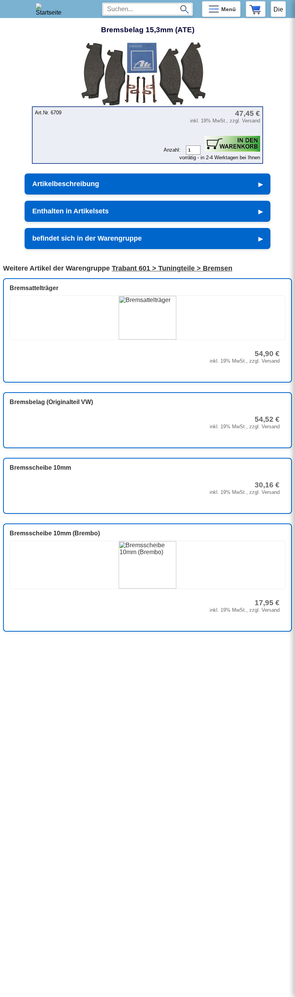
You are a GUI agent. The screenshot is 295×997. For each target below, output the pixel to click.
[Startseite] (51, 9)
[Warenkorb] (255, 9)
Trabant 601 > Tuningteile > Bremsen (172, 268)
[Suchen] (184, 9)
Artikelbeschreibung (65, 184)
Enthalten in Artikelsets (70, 211)
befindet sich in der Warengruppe (87, 238)
